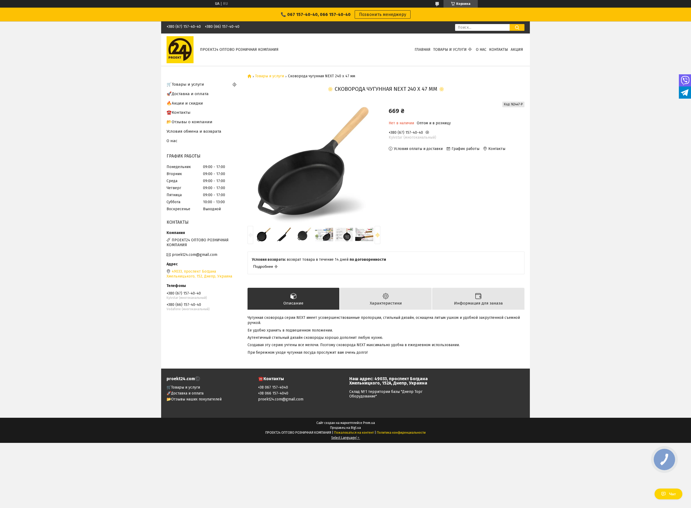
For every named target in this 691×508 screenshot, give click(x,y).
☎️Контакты (179, 112)
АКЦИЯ (517, 49)
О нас (481, 49)
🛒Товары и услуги (185, 84)
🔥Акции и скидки (185, 103)
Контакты (498, 49)
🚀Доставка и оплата (188, 93)
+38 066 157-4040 (273, 393)
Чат (672, 494)
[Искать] (517, 27)
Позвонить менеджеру (382, 14)
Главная (423, 49)
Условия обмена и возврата (194, 131)
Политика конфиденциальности (401, 433)
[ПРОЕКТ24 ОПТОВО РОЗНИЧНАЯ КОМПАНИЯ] (180, 49)
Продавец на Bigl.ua (345, 428)
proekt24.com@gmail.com (194, 254)
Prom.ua (369, 423)
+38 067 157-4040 (273, 387)
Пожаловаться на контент (354, 433)
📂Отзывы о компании (189, 121)
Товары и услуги (450, 49)
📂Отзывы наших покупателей (194, 399)
